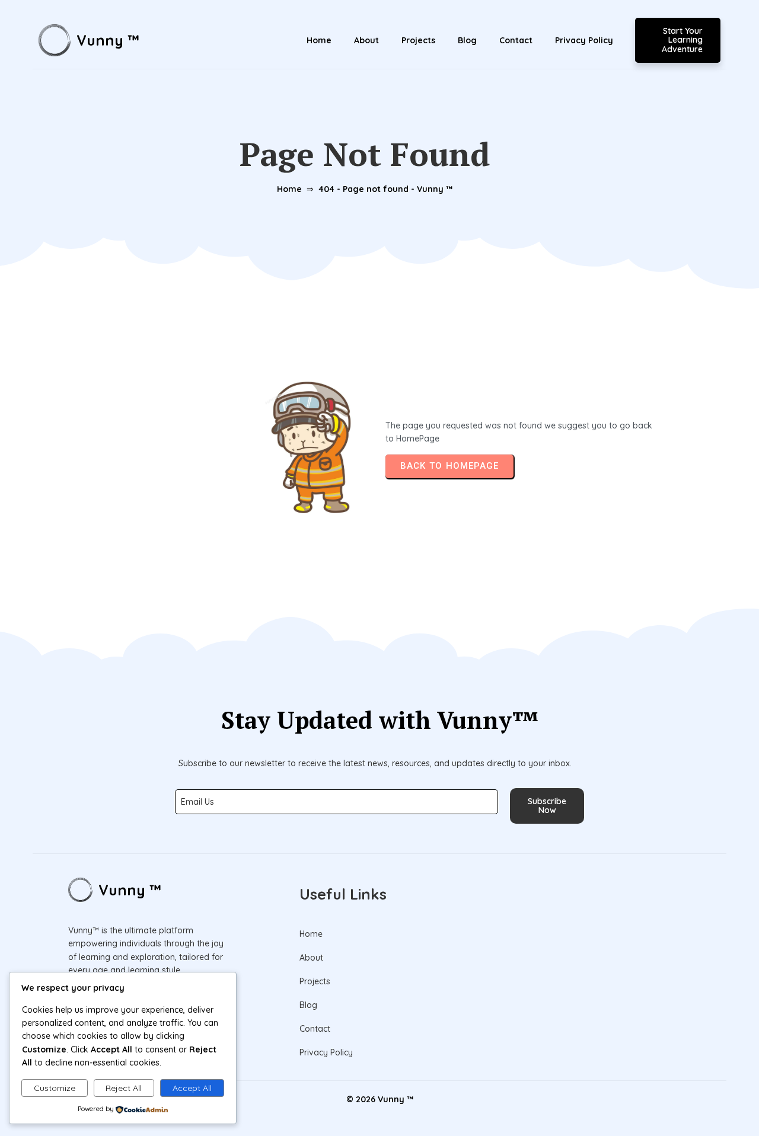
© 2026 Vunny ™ (379, 1099)
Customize (54, 1088)
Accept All (192, 1088)
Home (289, 189)
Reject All (124, 1088)
